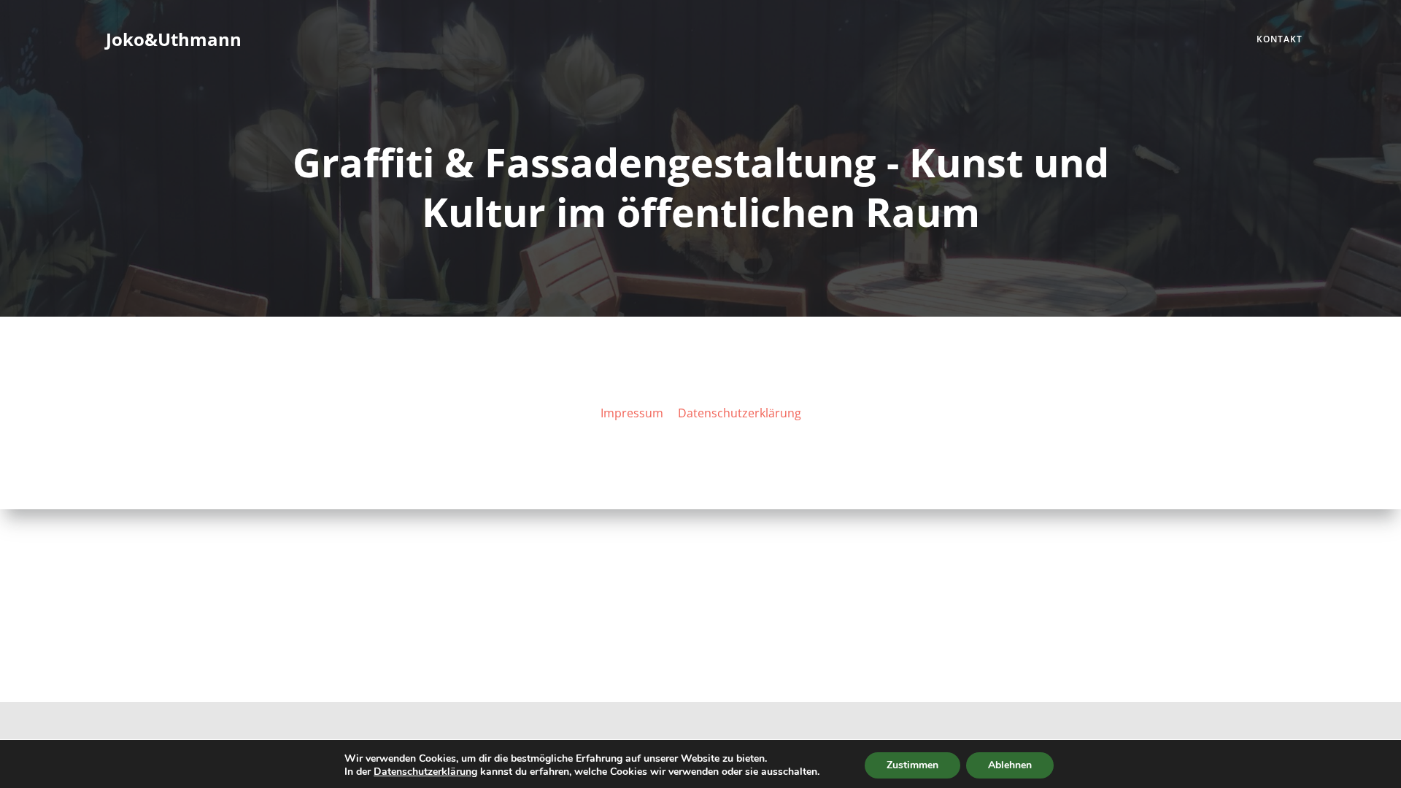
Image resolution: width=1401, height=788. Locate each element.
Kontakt (1279, 39)
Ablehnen (1010, 765)
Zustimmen (912, 765)
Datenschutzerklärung (425, 772)
